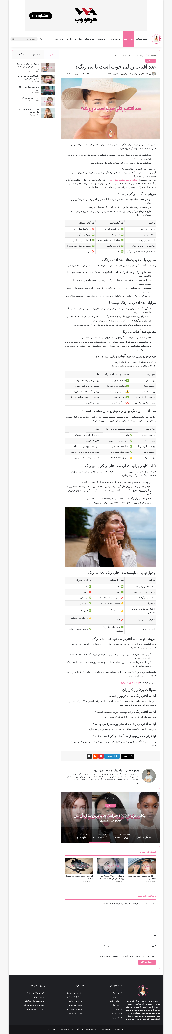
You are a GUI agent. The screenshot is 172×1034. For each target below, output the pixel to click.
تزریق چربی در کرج (75, 1001)
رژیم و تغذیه (102, 39)
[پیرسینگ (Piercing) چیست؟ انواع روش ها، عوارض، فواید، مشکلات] (110, 866)
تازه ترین (36, 54)
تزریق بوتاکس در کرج (74, 1009)
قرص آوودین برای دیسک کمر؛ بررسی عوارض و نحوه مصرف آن (28, 66)
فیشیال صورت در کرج (74, 1005)
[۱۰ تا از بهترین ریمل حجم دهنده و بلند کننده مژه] (142, 866)
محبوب (51, 54)
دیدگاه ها (20, 54)
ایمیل (153, 946)
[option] (110, 817)
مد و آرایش (128, 39)
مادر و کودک (89, 39)
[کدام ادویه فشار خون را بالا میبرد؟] (48, 90)
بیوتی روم (59, 39)
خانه (152, 55)
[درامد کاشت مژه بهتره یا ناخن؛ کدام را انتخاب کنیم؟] (48, 79)
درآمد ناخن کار (39, 997)
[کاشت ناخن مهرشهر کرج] (48, 101)
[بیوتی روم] (156, 39)
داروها (69, 39)
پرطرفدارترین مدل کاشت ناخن (33, 1005)
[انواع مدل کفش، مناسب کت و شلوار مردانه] (79, 866)
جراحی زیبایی (116, 39)
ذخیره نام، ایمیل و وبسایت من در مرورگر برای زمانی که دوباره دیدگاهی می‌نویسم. (126, 956)
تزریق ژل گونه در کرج (74, 997)
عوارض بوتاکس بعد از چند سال (33, 993)
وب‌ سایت (105, 946)
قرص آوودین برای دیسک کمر (34, 1001)
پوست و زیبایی (141, 39)
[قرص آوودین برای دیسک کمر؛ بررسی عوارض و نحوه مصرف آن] (48, 67)
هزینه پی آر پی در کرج (74, 993)
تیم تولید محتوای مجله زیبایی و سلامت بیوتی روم (136, 74)
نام (154, 935)
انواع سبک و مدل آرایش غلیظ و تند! (110, 818)
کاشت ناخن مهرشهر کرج (30, 98)
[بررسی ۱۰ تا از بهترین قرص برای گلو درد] (48, 113)
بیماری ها (78, 39)
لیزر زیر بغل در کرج (75, 1013)
